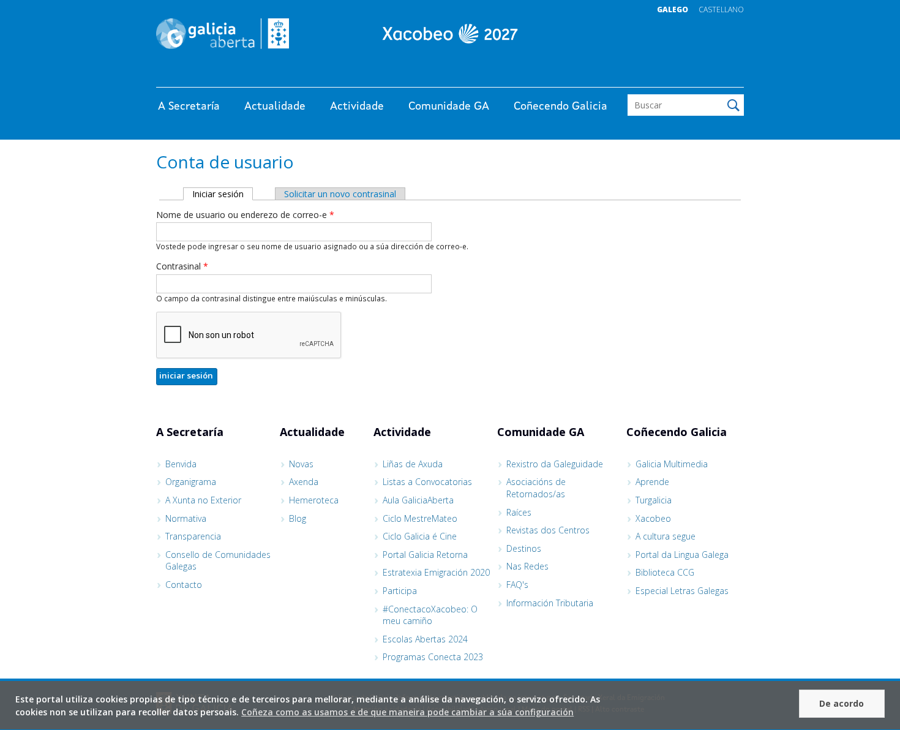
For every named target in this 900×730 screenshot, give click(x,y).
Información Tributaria (549, 603)
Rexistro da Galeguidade (554, 464)
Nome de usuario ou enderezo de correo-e (245, 214)
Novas (301, 464)
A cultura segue (666, 536)
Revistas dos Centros (548, 530)
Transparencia (193, 536)
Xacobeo (653, 518)
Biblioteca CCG (665, 572)
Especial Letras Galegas (682, 590)
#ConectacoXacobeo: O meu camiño (430, 615)
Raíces (518, 512)
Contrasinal (182, 266)
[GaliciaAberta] (687, 75)
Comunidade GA (448, 106)
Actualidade (275, 106)
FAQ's (517, 584)
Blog (297, 518)
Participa (400, 590)
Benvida (181, 464)
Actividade (357, 106)
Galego (672, 9)
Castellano (721, 9)
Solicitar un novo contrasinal (340, 194)
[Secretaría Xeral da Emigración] (450, 33)
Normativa (185, 518)
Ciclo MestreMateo (420, 518)
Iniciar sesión (222, 194)
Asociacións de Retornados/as (536, 488)
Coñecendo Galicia (560, 106)
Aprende (652, 481)
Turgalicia (654, 500)
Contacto (183, 584)
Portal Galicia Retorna (425, 554)
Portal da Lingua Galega (682, 554)
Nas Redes (527, 566)
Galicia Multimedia (672, 464)
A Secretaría (189, 106)
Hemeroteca (314, 500)
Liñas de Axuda (413, 464)
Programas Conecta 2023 (433, 657)
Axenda (303, 481)
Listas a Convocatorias (427, 481)
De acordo (841, 703)
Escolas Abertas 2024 (425, 639)
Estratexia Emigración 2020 (436, 572)
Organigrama (190, 481)
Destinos (523, 548)
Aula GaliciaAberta (418, 500)
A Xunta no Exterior (203, 500)
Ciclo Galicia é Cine (420, 536)
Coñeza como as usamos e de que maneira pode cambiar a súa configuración (407, 712)
